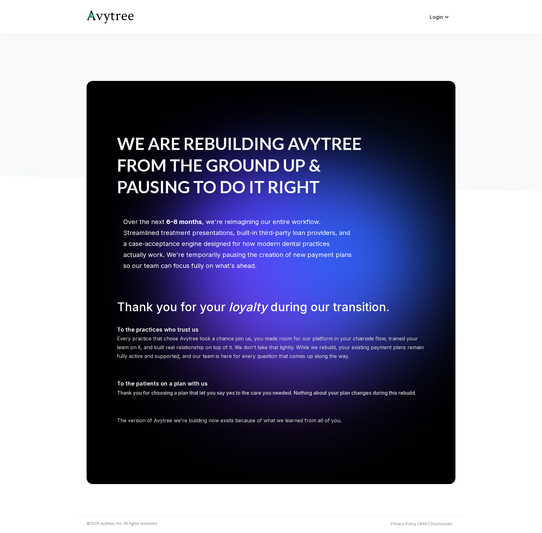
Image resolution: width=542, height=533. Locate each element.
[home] (110, 17)
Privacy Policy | (405, 523)
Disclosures (440, 523)
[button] (439, 17)
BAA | (424, 523)
